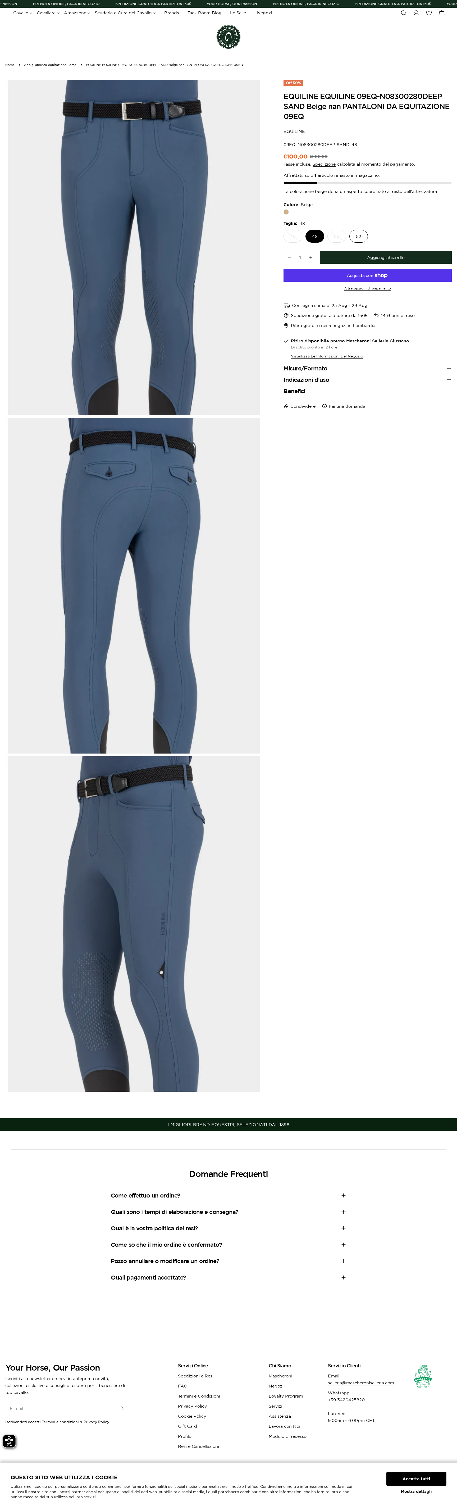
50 (340, 238)
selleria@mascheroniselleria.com (361, 1382)
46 (296, 238)
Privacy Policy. (97, 1422)
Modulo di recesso (288, 1436)
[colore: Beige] (286, 212)
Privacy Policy (192, 1406)
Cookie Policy (192, 1416)
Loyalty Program (286, 1396)
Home (10, 64)
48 (315, 236)
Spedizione (324, 164)
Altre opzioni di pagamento (367, 288)
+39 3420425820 (346, 1399)
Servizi (275, 1406)
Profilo (184, 1436)
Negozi (276, 1386)
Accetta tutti (416, 1478)
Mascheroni (280, 1375)
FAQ (183, 1386)
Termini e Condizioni (199, 1396)
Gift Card (187, 1426)
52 (358, 236)
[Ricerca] (403, 13)
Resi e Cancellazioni (198, 1446)
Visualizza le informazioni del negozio (327, 356)
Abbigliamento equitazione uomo (50, 64)
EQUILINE (294, 131)
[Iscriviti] (122, 1408)
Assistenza (280, 1416)
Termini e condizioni (60, 1422)
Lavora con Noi (284, 1426)
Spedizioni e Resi (195, 1375)
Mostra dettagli (416, 1491)
